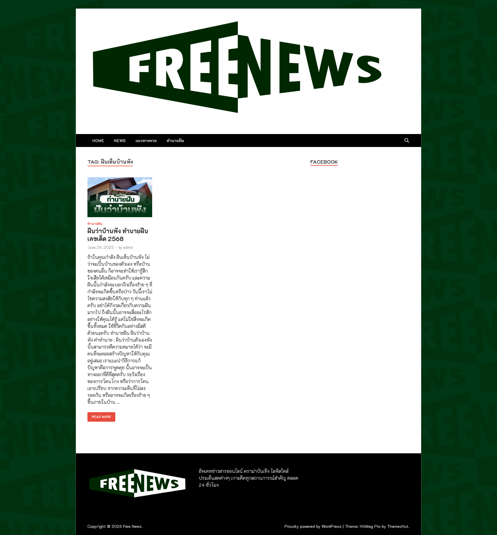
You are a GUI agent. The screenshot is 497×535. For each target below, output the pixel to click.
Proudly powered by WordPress (313, 526)
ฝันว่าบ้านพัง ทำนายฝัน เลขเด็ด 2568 (117, 234)
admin (128, 247)
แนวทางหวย (146, 140)
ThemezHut (397, 526)
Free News (132, 526)
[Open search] (406, 140)
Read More (99, 415)
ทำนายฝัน (175, 140)
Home (98, 140)
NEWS (120, 140)
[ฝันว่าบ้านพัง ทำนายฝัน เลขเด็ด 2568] (119, 198)
